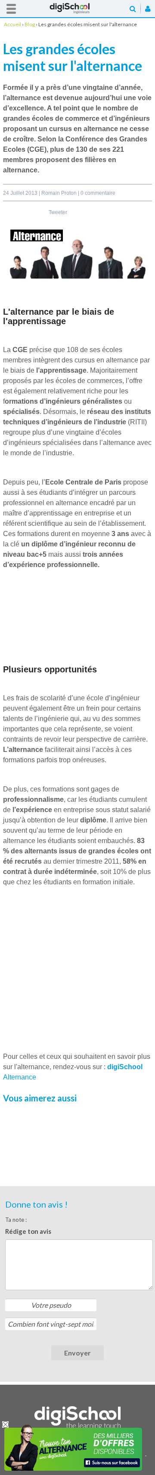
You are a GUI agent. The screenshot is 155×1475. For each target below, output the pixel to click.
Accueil (77, 8)
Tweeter (58, 212)
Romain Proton (59, 193)
